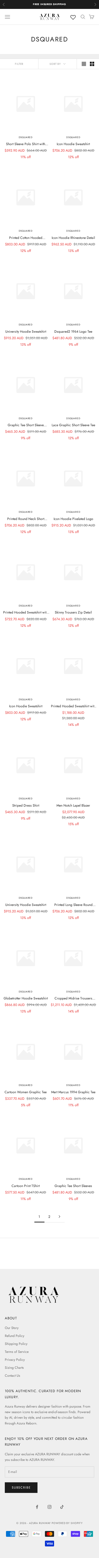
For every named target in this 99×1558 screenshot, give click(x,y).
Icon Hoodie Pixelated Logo (73, 518)
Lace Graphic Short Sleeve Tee (73, 425)
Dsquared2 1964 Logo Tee (73, 331)
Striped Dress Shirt (25, 805)
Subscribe (21, 1487)
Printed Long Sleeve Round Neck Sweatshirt (73, 905)
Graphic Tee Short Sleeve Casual (26, 425)
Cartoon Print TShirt (26, 1185)
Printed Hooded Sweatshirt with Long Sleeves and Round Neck (25, 612)
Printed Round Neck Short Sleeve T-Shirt (25, 519)
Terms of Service (17, 1351)
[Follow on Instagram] (49, 1506)
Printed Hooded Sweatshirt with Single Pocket (73, 706)
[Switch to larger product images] (84, 64)
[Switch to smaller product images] (92, 64)
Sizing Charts (14, 1367)
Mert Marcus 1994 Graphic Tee (73, 1092)
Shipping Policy (16, 1343)
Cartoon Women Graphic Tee (26, 1092)
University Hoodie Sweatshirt (25, 331)
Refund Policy (14, 1335)
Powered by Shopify (67, 1523)
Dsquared (26, 137)
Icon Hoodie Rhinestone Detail (73, 237)
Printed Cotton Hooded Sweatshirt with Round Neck (25, 238)
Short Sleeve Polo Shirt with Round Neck (25, 144)
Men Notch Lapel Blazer (73, 805)
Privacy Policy (15, 1359)
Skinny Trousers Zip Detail (73, 612)
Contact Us (12, 1375)
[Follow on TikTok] (62, 1506)
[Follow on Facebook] (37, 1506)
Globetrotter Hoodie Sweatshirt (26, 998)
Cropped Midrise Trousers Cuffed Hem (73, 998)
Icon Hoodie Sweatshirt (73, 144)
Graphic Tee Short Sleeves (73, 1185)
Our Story (12, 1327)
